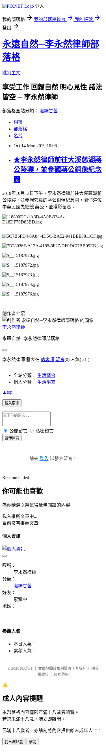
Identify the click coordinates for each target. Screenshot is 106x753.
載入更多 (12, 403)
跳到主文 (11, 72)
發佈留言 (12, 438)
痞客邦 (47, 359)
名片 (18, 135)
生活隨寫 (46, 382)
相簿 (18, 122)
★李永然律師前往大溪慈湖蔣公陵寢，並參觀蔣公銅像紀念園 (58, 169)
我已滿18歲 (14, 742)
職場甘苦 (49, 110)
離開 (32, 742)
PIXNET (26, 668)
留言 (59, 359)
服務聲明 (61, 674)
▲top (7, 392)
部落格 (20, 128)
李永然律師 (13, 327)
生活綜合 (46, 375)
